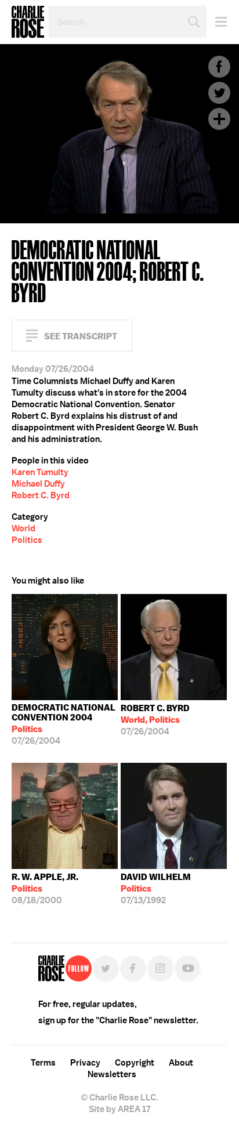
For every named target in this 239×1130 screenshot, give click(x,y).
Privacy (85, 1063)
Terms (43, 1063)
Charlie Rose (28, 22)
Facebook (219, 67)
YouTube (188, 968)
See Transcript (80, 336)
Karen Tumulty (40, 472)
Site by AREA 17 (119, 1109)
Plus (219, 119)
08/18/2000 (45, 888)
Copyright (134, 1063)
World (23, 528)
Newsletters (112, 1074)
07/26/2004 (63, 724)
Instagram (160, 968)
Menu (217, 22)
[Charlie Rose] (51, 968)
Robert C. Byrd (41, 495)
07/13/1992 (156, 888)
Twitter (219, 93)
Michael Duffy (38, 484)
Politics (27, 540)
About (181, 1063)
